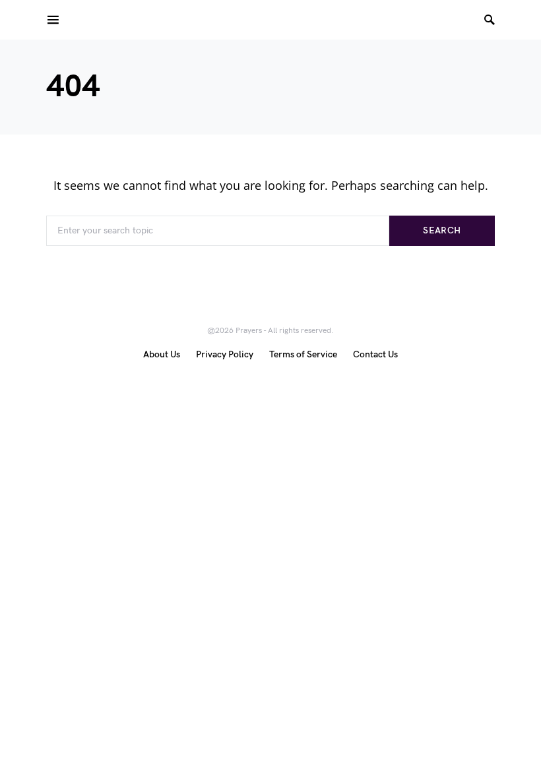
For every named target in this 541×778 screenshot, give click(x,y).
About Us (161, 354)
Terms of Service (303, 354)
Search (442, 230)
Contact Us (375, 354)
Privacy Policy (224, 354)
